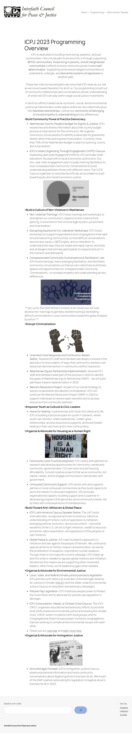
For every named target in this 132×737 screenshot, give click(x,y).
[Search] (80, 710)
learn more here (72, 631)
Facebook (124, 707)
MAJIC (60, 582)
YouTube (123, 714)
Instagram (124, 711)
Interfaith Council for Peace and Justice (20, 725)
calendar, (52, 631)
